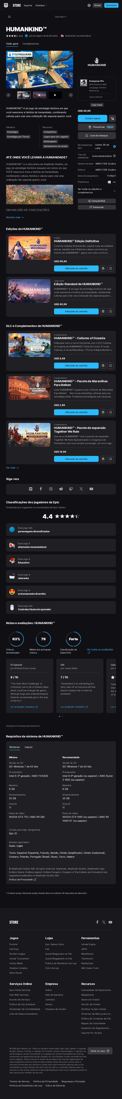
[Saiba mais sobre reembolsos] (114, 156)
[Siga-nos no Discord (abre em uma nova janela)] (31, 489)
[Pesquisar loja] (9, 17)
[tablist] (61, 747)
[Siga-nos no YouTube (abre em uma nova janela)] (91, 489)
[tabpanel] (61, 786)
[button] (39, 217)
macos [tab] (28, 747)
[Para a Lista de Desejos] (111, 268)
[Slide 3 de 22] (55, 95)
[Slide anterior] (8, 95)
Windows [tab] (14, 747)
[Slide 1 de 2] (59, 716)
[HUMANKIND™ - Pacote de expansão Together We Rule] (29, 435)
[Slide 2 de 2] (62, 716)
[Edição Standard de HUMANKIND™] (29, 291)
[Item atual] (24, 95)
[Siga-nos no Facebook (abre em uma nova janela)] (41, 489)
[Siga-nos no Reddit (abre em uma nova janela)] (61, 489)
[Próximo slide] (71, 95)
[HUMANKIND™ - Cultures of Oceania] (29, 345)
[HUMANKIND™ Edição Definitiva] (29, 248)
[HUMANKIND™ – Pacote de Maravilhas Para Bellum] (29, 388)
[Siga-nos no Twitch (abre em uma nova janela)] (71, 489)
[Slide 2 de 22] (39, 95)
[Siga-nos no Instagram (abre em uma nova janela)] (51, 489)
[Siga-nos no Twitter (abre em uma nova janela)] (81, 489)
